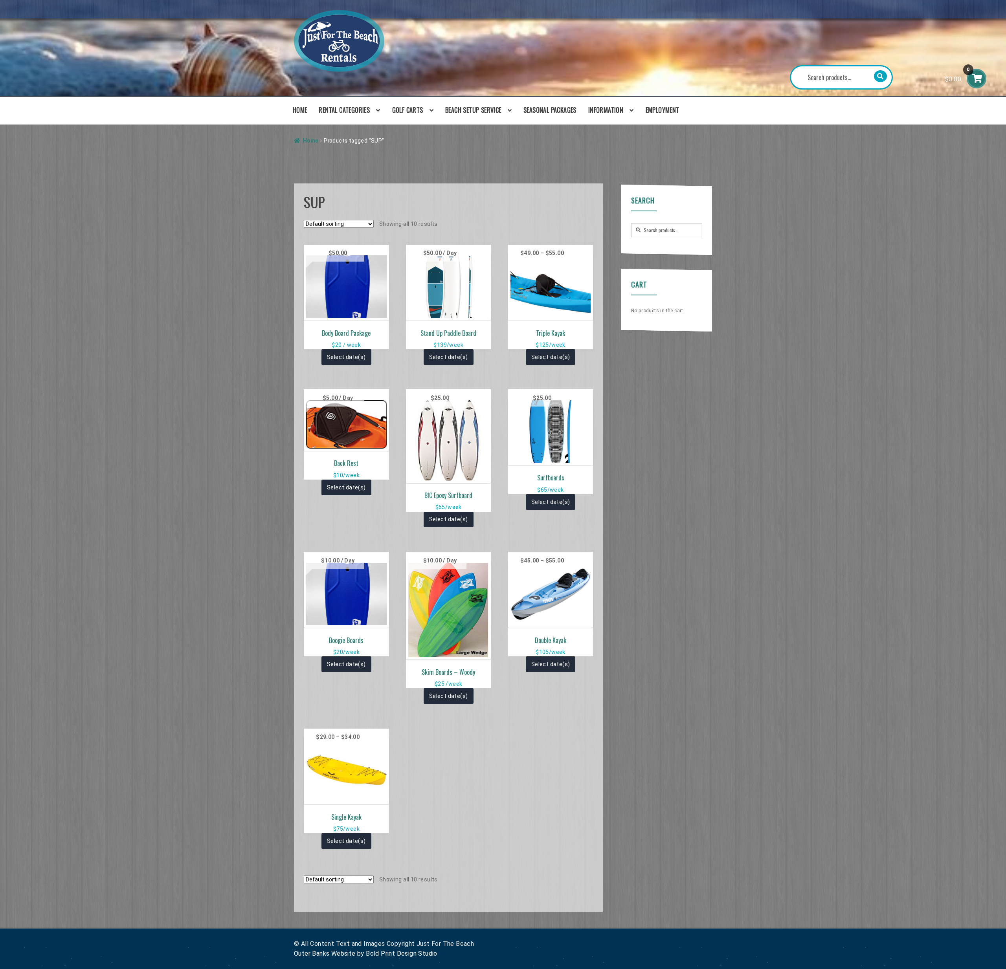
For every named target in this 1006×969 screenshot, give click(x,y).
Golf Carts (407, 110)
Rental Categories (344, 110)
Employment (662, 110)
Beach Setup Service (473, 110)
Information (605, 110)
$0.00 (957, 75)
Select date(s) (346, 357)
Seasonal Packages (549, 110)
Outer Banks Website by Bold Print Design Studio (365, 953)
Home (300, 110)
